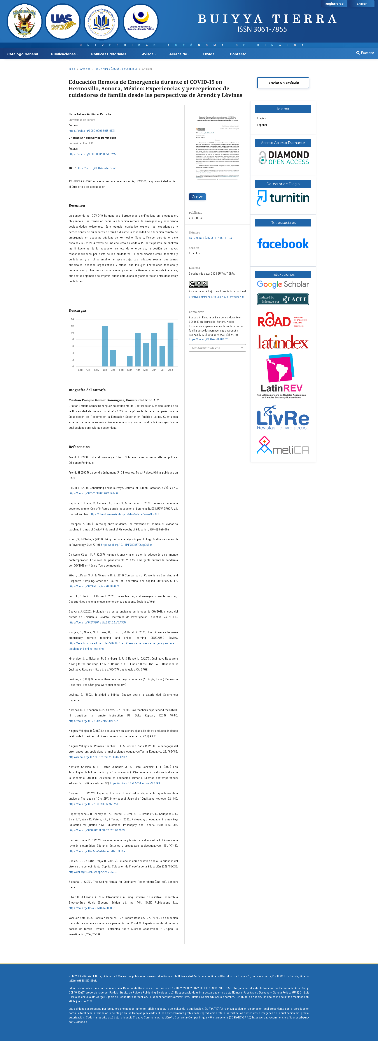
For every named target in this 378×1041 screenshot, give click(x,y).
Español (262, 124)
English (261, 118)
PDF (199, 196)
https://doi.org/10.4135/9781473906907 (92, 908)
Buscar (367, 53)
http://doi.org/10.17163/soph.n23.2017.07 (92, 872)
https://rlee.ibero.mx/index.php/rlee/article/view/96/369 (124, 514)
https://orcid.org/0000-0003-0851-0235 (92, 154)
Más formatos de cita (206, 348)
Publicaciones (63, 54)
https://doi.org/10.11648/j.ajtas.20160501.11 (94, 586)
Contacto (238, 54)
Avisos (148, 54)
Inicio (72, 68)
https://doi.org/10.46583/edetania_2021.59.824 (97, 851)
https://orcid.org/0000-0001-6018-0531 (92, 130)
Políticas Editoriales (108, 54)
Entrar (362, 4)
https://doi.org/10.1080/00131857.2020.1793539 (97, 830)
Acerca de (178, 54)
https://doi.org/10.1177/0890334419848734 (93, 493)
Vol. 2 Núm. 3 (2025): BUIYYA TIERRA (116, 68)
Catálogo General (22, 54)
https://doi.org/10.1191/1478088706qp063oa (126, 544)
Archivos (85, 68)
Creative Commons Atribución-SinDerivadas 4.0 (216, 296)
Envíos (208, 54)
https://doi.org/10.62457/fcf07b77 (97, 168)
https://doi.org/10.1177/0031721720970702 (93, 721)
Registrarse (334, 4)
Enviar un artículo (283, 83)
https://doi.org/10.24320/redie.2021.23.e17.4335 (97, 622)
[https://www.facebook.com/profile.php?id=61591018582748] (283, 257)
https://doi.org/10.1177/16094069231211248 (94, 804)
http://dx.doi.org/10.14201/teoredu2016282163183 (98, 757)
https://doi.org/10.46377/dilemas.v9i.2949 (135, 783)
